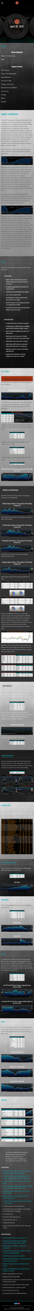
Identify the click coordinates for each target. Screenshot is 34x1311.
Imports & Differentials (9, 74)
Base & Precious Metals (9, 88)
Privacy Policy (5, 1305)
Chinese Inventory (7, 84)
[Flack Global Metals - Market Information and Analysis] (17, 3)
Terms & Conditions (27, 1305)
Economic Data (6, 81)
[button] (2, 3)
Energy (3, 95)
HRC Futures (5, 70)
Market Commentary (8, 56)
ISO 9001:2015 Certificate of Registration (16, 1305)
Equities (3, 102)
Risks (3, 59)
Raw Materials (6, 77)
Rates (3, 98)
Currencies (4, 91)
